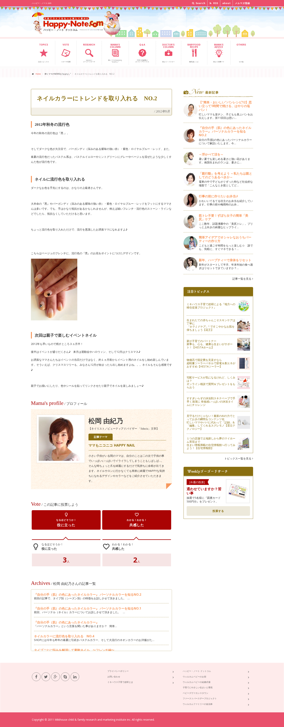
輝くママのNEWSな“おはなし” (115, 53)
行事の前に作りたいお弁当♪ (218, 196)
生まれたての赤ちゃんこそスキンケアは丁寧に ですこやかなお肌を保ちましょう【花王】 (211, 325)
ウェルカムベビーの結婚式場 (196, 682)
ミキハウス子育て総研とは (120, 682)
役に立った (66, 519)
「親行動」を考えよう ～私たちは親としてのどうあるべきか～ (225, 175)
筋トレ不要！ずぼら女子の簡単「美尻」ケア (223, 217)
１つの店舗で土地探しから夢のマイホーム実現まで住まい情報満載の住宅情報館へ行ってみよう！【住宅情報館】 (211, 443)
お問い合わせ (113, 676)
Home (38, 74)
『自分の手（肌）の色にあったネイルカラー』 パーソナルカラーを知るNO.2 (87, 594)
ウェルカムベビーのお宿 (194, 676)
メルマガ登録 (242, 3)
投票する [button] (218, 511)
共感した (137, 519)
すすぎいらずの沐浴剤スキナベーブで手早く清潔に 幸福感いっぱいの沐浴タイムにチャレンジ (211, 401)
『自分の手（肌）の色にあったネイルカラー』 (66, 622)
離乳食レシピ (194, 53)
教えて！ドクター (168, 53)
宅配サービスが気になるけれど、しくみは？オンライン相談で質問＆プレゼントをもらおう (211, 382)
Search (200, 3)
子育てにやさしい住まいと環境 (198, 687)
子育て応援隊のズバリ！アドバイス (142, 53)
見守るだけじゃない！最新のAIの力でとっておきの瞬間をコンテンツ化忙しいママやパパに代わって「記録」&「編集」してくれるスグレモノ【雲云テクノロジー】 (211, 422)
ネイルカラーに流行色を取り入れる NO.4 (64, 636)
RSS (215, 3)
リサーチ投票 (66, 53)
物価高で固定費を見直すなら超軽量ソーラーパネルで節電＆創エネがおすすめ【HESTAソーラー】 (211, 363)
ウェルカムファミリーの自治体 (198, 704)
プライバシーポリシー (118, 671)
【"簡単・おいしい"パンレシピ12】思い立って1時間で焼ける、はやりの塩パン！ (225, 106)
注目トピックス (43, 53)
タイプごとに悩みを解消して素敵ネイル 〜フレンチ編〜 (74, 650)
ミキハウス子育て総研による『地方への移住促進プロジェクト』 (211, 305)
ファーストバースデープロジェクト (200, 698)
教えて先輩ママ (218, 53)
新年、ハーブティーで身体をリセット (225, 260)
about (226, 3)
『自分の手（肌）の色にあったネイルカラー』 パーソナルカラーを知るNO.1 (87, 608)
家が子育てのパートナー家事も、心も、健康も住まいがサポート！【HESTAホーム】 (210, 344)
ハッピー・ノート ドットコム (197, 671)
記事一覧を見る (242, 278)
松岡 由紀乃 (105, 421)
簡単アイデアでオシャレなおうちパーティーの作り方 (225, 239)
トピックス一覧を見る (238, 458)
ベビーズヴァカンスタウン (195, 693)
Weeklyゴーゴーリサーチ (89, 53)
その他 (241, 53)
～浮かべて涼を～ (211, 154)
